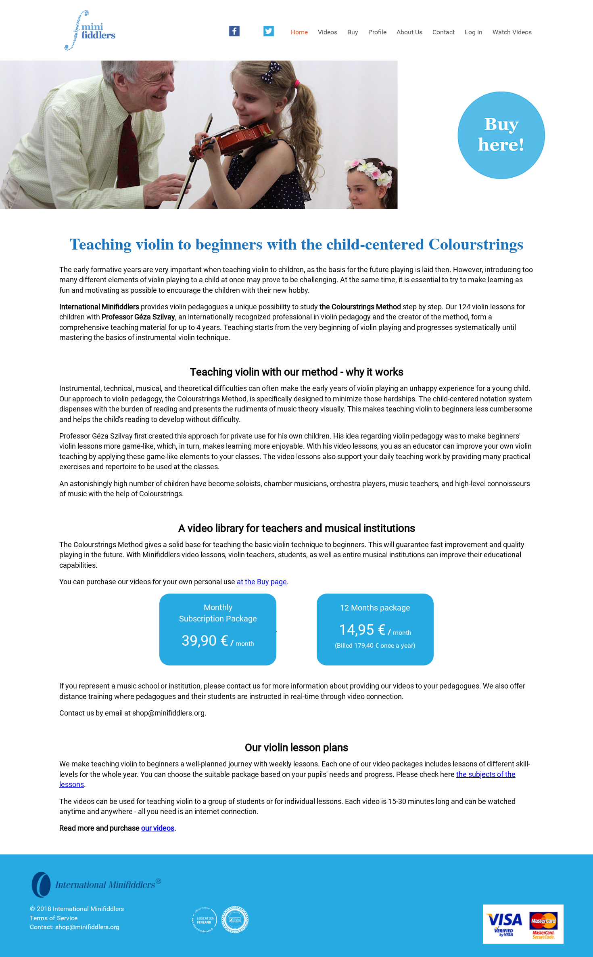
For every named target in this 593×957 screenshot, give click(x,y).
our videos (157, 828)
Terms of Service (53, 918)
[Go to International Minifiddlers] (89, 30)
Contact (443, 32)
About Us (409, 32)
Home (299, 32)
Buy (352, 32)
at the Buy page (262, 581)
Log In (473, 32)
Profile (377, 32)
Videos (327, 32)
